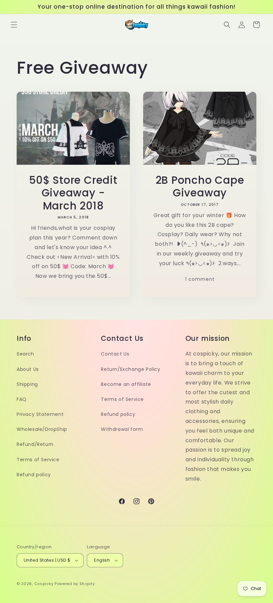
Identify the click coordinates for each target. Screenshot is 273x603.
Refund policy (34, 474)
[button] (14, 24)
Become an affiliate (126, 384)
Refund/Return (35, 444)
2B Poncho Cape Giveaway (199, 186)
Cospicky (44, 583)
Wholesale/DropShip (42, 429)
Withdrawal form (122, 429)
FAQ (22, 399)
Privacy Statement (40, 414)
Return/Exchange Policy (130, 369)
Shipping (27, 384)
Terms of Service (38, 459)
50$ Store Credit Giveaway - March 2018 (73, 193)
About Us (28, 369)
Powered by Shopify (75, 583)
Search (25, 354)
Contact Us (115, 354)
